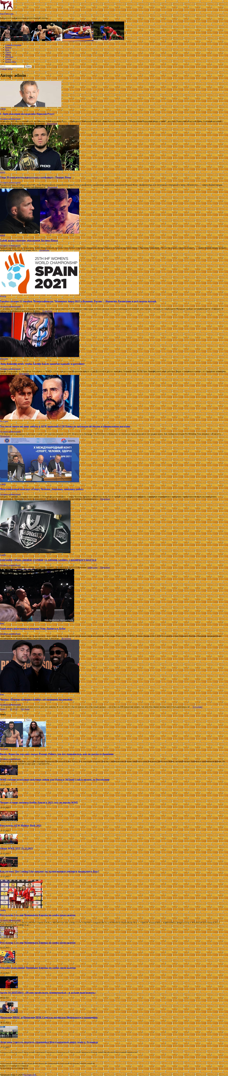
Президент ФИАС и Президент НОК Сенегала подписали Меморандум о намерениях (49, 1017)
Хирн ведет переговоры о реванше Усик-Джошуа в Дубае (32, 628)
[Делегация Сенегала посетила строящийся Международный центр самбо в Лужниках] (9, 1037)
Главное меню (6, 69)
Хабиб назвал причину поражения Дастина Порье (29, 240)
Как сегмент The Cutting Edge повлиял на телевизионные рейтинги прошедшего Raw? (49, 871)
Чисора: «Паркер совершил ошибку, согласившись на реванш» (36, 699)
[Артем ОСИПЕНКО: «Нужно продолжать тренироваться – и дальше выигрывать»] (9, 987)
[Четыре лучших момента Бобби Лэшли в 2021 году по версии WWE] (9, 797)
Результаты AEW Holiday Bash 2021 (20, 825)
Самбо (8, 59)
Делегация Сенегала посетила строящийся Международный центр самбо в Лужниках (49, 1042)
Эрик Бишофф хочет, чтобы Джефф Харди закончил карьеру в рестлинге (42, 363)
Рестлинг (9, 57)
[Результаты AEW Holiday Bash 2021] (9, 820)
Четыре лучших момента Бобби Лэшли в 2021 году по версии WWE (39, 802)
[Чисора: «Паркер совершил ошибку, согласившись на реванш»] (114, 666)
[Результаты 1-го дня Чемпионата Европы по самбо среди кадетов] (9, 937)
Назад (2, 709)
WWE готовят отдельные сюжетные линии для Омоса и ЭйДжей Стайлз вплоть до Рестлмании (54, 779)
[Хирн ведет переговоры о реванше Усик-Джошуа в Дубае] (114, 595)
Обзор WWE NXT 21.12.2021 (16, 848)
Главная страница (13, 45)
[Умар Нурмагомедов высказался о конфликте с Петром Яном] (114, 148)
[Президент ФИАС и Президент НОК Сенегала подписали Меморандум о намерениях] (9, 1012)
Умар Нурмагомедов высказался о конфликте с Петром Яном (35, 177)
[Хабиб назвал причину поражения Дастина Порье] (114, 211)
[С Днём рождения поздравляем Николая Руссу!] (114, 94)
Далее (27, 709)
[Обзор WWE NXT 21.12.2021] (9, 843)
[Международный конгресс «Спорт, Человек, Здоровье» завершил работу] (114, 460)
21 (11, 709)
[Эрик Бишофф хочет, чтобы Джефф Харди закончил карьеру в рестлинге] (114, 335)
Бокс (7, 50)
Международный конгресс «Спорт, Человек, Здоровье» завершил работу (42, 489)
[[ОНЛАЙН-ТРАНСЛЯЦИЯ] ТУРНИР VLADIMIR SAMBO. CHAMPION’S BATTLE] (114, 527)
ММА (8, 54)
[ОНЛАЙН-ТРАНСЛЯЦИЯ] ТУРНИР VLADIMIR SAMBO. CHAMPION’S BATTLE (48, 560)
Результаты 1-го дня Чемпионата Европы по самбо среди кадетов (37, 942)
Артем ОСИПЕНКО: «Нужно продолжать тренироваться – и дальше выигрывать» (48, 992)
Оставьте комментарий (10, 119)
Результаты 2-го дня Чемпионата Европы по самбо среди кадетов (37, 915)
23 (16, 709)
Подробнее (52, 123)
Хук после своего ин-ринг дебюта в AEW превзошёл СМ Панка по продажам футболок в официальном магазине (65, 426)
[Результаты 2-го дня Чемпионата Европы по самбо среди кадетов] (21, 907)
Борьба (8, 47)
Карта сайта (10, 61)
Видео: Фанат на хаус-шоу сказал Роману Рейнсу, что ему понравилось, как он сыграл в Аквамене (56, 754)
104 (22, 709)
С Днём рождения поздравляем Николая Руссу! (27, 113)
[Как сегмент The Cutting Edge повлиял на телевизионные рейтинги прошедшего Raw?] (9, 866)
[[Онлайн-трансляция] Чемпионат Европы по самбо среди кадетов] (7, 962)
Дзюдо (8, 52)
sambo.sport (92, 567)
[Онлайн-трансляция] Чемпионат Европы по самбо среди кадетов (38, 967)
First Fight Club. (7, 13)
